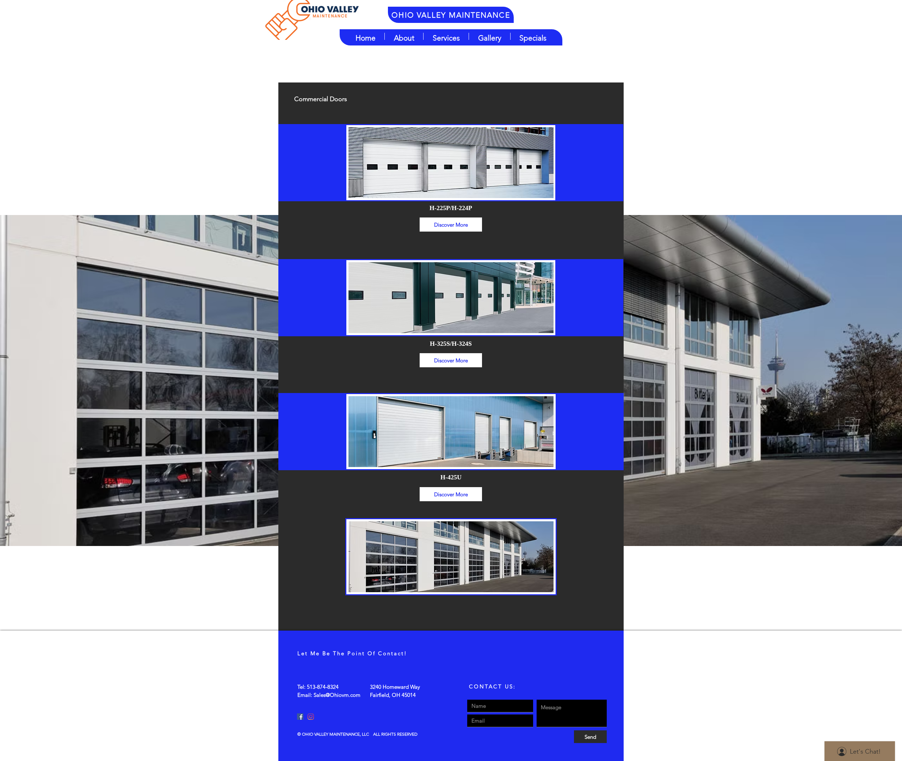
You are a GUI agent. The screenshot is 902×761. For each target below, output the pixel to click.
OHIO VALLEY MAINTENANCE (450, 15)
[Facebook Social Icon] (300, 716)
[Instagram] (311, 716)
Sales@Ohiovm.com (337, 695)
